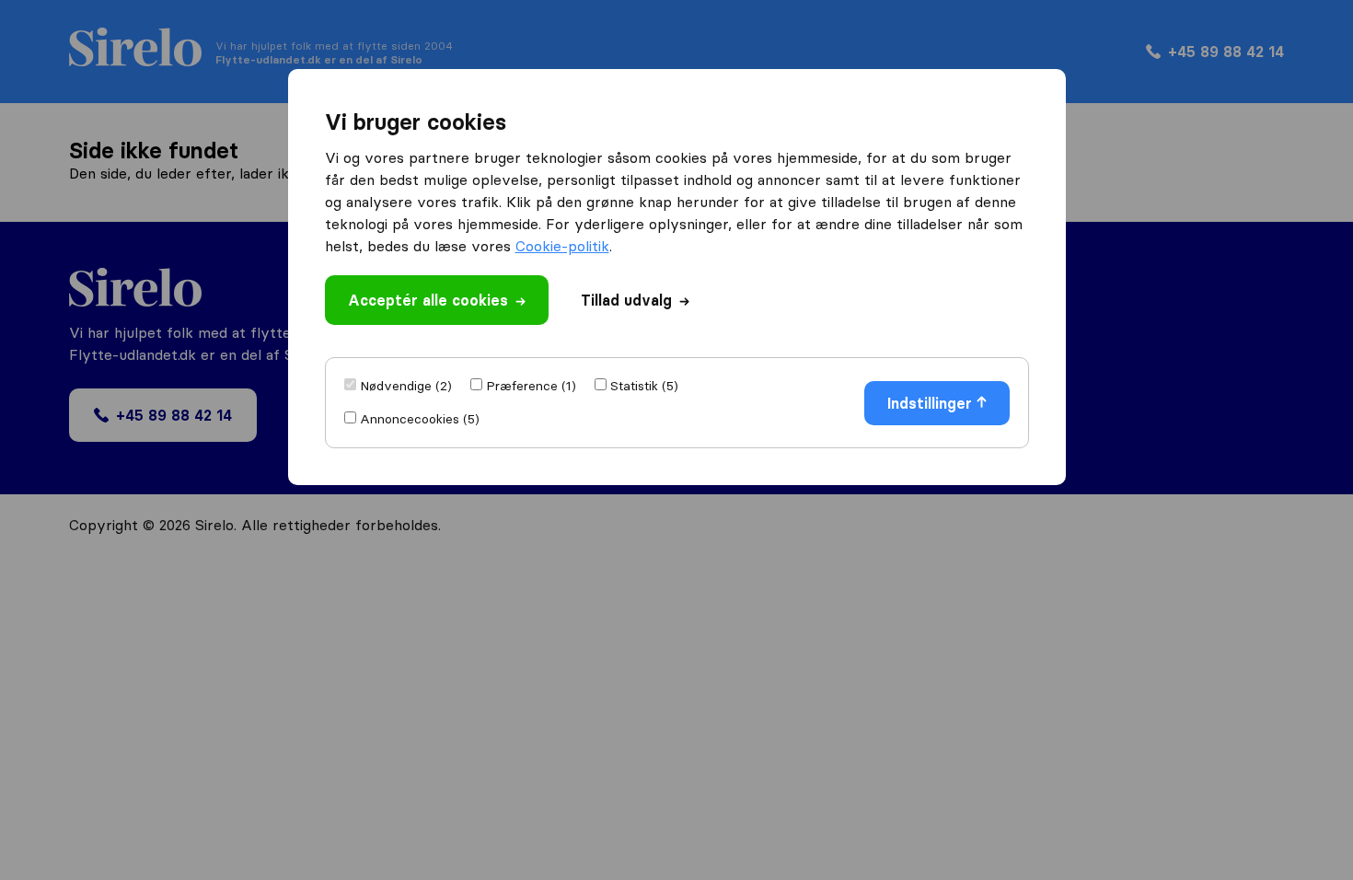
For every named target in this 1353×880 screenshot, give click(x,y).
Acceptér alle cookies (428, 300)
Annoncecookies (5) (420, 419)
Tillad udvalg (626, 300)
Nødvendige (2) (406, 385)
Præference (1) (531, 385)
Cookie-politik (562, 246)
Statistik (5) (644, 385)
